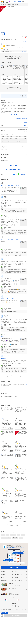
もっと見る (14, 375)
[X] (9, 606)
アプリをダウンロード (14, 567)
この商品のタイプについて (21, 118)
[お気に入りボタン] (11, 66)
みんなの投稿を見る (23, 41)
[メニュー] (26, 2)
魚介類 (10, 4)
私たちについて (14, 165)
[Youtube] (18, 606)
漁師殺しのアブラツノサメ (16, 4)
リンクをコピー (23, 174)
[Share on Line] (18, 174)
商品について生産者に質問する (14, 169)
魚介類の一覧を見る (14, 87)
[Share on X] (16, 174)
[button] (14, 45)
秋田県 (25, 125)
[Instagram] (12, 606)
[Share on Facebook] (14, 174)
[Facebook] (15, 606)
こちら (25, 384)
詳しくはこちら (24, 51)
